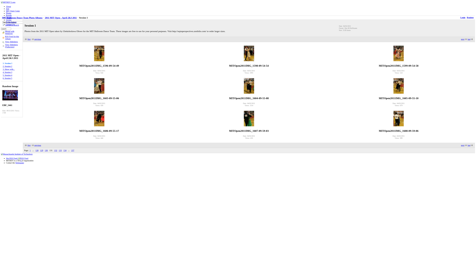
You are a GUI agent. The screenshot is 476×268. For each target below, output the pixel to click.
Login (462, 18)
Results (9, 15)
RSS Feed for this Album (12, 37)
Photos (8, 13)
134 (64, 150)
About (8, 6)
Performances (11, 22)
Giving (8, 20)
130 (46, 150)
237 (72, 150)
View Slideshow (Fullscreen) (11, 46)
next (462, 39)
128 (36, 150)
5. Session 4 (7, 75)
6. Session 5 (7, 78)
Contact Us (10, 24)
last (469, 39)
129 (41, 150)
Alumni (9, 18)
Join (7, 9)
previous (37, 39)
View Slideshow (11, 42)
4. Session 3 (7, 72)
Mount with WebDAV (9, 32)
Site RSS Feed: (12, 158)
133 (60, 150)
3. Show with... (9, 69)
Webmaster (19, 163)
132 (55, 150)
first (29, 39)
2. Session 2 (7, 66)
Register (470, 18)
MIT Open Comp (13, 11)
